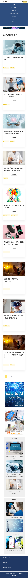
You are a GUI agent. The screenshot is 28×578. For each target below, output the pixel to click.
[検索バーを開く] (14, 24)
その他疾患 (5, 178)
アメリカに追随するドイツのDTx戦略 (14, 517)
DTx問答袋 (14, 21)
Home (14, 4)
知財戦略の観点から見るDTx (15, 534)
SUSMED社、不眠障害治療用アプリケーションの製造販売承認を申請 (14, 355)
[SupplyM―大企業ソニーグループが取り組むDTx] (14, 454)
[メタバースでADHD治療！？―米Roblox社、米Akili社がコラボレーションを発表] (14, 472)
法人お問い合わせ (7, 567)
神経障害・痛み (6, 104)
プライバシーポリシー (8, 557)
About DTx (14, 10)
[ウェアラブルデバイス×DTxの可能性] (14, 548)
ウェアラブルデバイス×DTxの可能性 (14, 550)
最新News (12, 67)
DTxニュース (5, 67)
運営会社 (5, 562)
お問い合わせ (24, 1)
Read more (14, 63)
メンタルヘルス (6, 215)
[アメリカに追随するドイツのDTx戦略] (14, 515)
